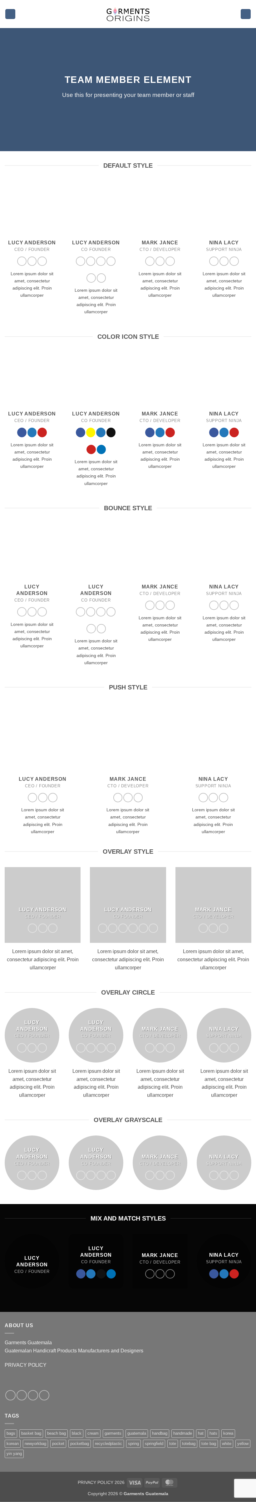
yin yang (14, 1453)
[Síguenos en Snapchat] (91, 261)
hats (213, 1433)
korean (13, 1443)
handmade (182, 1433)
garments (113, 1433)
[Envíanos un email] (111, 261)
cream (93, 1433)
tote (172, 1443)
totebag (188, 1443)
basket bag (31, 1433)
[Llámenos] (44, 1395)
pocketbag (79, 1443)
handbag (159, 1433)
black (76, 1433)
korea (228, 1433)
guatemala (136, 1433)
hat (201, 1433)
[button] (10, 14)
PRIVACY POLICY (26, 1365)
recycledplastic (108, 1443)
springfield (154, 1443)
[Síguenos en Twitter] (32, 261)
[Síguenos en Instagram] (22, 1395)
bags (11, 1433)
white (226, 1443)
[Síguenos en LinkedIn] (101, 278)
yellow (243, 1443)
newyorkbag (35, 1443)
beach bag (56, 1433)
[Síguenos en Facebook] (22, 261)
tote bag (208, 1443)
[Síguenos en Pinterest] (42, 261)
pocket (58, 1443)
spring (133, 1443)
